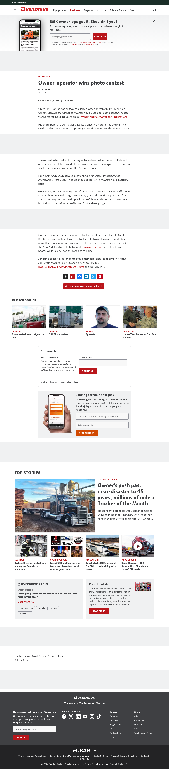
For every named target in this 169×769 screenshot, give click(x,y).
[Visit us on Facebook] (64, 716)
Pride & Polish (128, 560)
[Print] (65, 276)
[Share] (79, 276)
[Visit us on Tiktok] (98, 716)
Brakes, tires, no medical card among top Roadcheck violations (30, 566)
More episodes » (26, 602)
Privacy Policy (75, 44)
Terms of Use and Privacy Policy (90, 42)
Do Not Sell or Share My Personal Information (70, 755)
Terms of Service (88, 44)
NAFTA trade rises (58, 334)
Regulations (92, 560)
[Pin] (100, 276)
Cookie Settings (100, 755)
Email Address (86, 357)
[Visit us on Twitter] (71, 716)
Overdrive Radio (58, 560)
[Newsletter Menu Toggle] (154, 10)
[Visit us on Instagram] (92, 716)
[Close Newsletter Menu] (154, 20)
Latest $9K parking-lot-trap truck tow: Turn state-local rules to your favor (65, 566)
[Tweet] (93, 276)
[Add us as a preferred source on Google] (72, 276)
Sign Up (21, 737)
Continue (87, 371)
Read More (99, 611)
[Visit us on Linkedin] (78, 716)
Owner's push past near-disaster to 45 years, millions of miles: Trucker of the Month (126, 494)
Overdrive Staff (45, 89)
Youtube (41, 608)
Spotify (54, 608)
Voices (89, 331)
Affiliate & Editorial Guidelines (124, 755)
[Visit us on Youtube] (85, 716)
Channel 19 (128, 331)
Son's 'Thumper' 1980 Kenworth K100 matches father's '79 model (134, 566)
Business (44, 76)
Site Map (86, 759)
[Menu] (14, 10)
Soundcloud (25, 613)
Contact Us (145, 755)
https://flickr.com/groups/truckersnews (104, 116)
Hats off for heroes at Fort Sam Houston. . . (139, 336)
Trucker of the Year (108, 479)
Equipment (20, 560)
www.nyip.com (93, 246)
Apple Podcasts (26, 608)
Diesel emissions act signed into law (29, 336)
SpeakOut (91, 334)
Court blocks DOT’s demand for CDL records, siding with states (101, 566)
